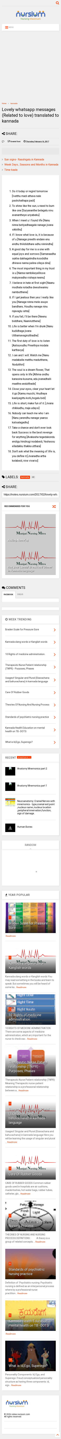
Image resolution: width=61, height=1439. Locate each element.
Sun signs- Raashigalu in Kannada (24, 159)
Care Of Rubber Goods (25, 1174)
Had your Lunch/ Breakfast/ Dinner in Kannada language (30, 569)
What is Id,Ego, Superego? (28, 1366)
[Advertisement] (30, 66)
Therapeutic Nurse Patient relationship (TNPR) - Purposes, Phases (28, 1066)
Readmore (11, 936)
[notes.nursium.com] (30, 19)
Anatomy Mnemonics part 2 (32, 768)
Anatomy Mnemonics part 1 (32, 785)
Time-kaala (10, 169)
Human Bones (24, 826)
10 (10, 1360)
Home (4, 103)
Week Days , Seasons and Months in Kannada (31, 164)
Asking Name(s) (18, 540)
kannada (14, 103)
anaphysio (23, 757)
